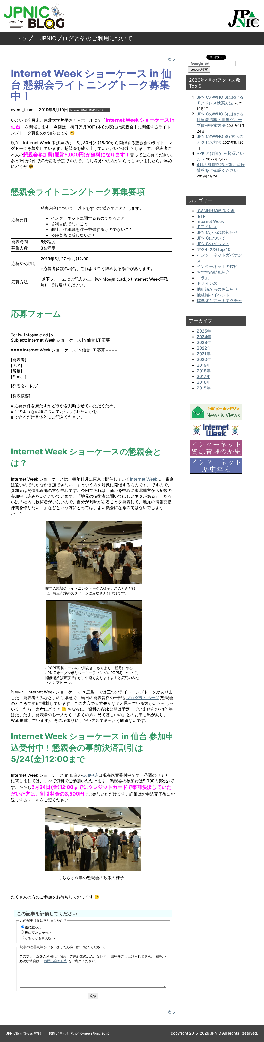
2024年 (204, 336)
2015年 (204, 387)
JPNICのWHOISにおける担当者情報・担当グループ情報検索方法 (220, 119)
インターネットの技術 (217, 266)
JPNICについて (211, 238)
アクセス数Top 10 (213, 249)
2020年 (204, 359)
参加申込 (90, 775)
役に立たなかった (38, 932)
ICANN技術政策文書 (216, 210)
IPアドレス (207, 226)
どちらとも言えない (40, 938)
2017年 (203, 376)
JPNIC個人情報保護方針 (24, 1033)
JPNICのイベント (98, 110)
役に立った (33, 927)
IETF (201, 216)
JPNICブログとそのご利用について (86, 38)
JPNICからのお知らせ (217, 232)
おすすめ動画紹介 (213, 272)
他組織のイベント (213, 294)
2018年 (204, 370)
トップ (24, 38)
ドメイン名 (207, 283)
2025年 (204, 331)
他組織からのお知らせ (217, 289)
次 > (172, 59)
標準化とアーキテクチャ (219, 300)
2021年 (204, 353)
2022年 (204, 348)
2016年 (204, 382)
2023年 (204, 342)
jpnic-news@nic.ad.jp (92, 1033)
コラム (203, 277)
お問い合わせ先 (55, 961)
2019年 (204, 365)
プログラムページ (142, 697)
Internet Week (79, 110)
